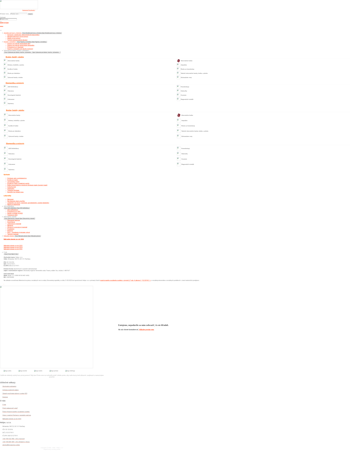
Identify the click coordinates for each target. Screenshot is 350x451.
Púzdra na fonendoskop (187, 69)
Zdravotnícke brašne (186, 60)
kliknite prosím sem (146, 329)
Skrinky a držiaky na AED (15, 213)
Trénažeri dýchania (13, 190)
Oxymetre (183, 95)
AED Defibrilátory (13, 86)
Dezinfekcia (11, 222)
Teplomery (11, 103)
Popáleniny (10, 229)
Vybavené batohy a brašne (15, 77)
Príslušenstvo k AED (13, 211)
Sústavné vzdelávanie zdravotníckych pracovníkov (23, 35)
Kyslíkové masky (12, 180)
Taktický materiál (12, 234)
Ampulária (184, 65)
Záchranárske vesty (186, 77)
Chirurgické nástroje (13, 220)
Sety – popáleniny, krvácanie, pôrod (18, 232)
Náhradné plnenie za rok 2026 (14, 239)
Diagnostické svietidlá (187, 99)
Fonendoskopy (185, 86)
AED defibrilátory (12, 210)
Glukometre (11, 99)
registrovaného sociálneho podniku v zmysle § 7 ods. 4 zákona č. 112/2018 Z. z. (125, 280)
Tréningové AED (12, 215)
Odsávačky (184, 91)
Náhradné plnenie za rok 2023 (13, 249)
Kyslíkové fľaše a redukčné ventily (18, 183)
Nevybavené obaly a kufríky (16, 201)
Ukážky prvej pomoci (13, 38)
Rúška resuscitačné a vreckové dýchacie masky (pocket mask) (27, 185)
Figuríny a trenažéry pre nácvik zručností (20, 49)
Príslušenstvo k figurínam (15, 47)
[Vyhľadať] (0, 21)
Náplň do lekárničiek (13, 204)
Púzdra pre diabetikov (14, 73)
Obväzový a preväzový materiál (17, 227)
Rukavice (10, 231)
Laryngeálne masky (13, 182)
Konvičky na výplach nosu (15, 192)
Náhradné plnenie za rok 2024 (13, 247)
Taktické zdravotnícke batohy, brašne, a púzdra (194, 73)
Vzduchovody (11, 187)
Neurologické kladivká (14, 95)
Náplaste (10, 225)
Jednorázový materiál (14, 224)
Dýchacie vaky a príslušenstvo (17, 178)
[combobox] (8, 19)
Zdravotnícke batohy (14, 60)
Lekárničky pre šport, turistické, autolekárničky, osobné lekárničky (28, 203)
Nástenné (10, 199)
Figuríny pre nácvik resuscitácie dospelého (20, 45)
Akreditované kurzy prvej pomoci (17, 36)
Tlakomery (11, 91)
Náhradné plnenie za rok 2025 (13, 245)
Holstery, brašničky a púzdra (16, 65)
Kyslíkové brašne (13, 69)
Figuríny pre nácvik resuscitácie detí (18, 44)
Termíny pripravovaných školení (17, 40)
